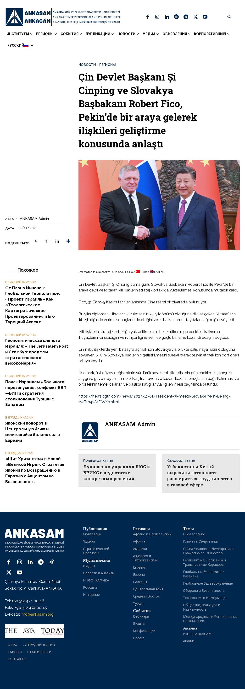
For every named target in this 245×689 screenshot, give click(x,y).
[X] (195, 17)
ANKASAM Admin (34, 218)
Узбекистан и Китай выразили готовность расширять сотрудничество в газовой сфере (199, 476)
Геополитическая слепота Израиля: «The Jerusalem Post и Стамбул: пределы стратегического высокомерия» (36, 352)
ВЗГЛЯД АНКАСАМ (19, 417)
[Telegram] (185, 17)
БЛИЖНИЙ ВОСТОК (20, 282)
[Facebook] (147, 17)
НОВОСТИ (87, 64)
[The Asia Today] (34, 631)
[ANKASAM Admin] (91, 432)
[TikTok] (51, 562)
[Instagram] (157, 17)
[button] (229, 16)
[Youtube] (205, 17)
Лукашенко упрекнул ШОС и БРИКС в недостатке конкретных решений (116, 472)
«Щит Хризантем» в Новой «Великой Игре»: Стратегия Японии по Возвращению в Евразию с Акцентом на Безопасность (34, 470)
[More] (68, 241)
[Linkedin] (166, 17)
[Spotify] (176, 17)
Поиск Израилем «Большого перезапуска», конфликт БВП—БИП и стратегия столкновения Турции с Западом (35, 393)
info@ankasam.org (37, 614)
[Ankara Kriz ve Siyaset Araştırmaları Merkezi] (62, 17)
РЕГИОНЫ (107, 64)
